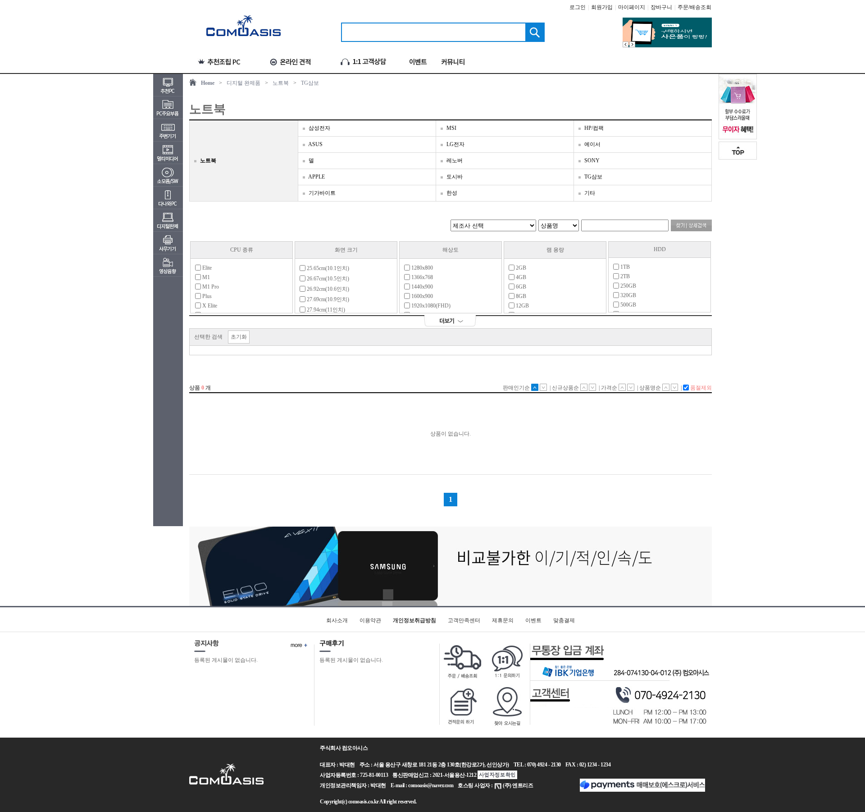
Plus (206, 296)
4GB (520, 277)
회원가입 (602, 7)
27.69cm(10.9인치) (327, 299)
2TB (624, 276)
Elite (206, 268)
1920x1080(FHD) (430, 306)
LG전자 (455, 144)
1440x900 (421, 287)
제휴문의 (503, 620)
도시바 (454, 177)
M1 (205, 277)
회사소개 (337, 620)
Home (207, 83)
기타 (589, 193)
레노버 (454, 160)
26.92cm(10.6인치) (327, 289)
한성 (451, 193)
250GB (627, 286)
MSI (451, 128)
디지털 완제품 (243, 83)
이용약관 (370, 620)
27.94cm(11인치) (325, 310)
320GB (627, 295)
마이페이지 (631, 7)
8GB (520, 296)
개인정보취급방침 (414, 620)
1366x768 (421, 277)
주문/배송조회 (694, 7)
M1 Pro (210, 287)
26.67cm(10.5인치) (327, 278)
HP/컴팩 (594, 128)
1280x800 (421, 268)
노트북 (281, 83)
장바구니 (661, 7)
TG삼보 (310, 83)
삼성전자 (319, 128)
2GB (520, 268)
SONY (592, 160)
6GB (520, 287)
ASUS (315, 144)
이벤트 (533, 620)
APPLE (316, 177)
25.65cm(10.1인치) (327, 268)
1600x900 (421, 296)
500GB (627, 305)
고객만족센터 (464, 620)
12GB (521, 306)
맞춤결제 (564, 620)
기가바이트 (322, 193)
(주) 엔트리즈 (518, 785)
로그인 (577, 7)
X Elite (209, 306)
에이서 (592, 144)
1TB (624, 267)
